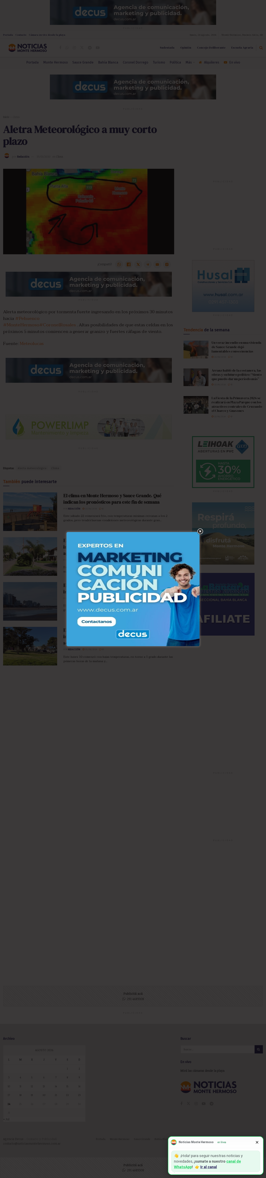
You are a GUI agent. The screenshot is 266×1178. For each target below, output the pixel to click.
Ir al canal (208, 1167)
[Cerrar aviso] (257, 1142)
